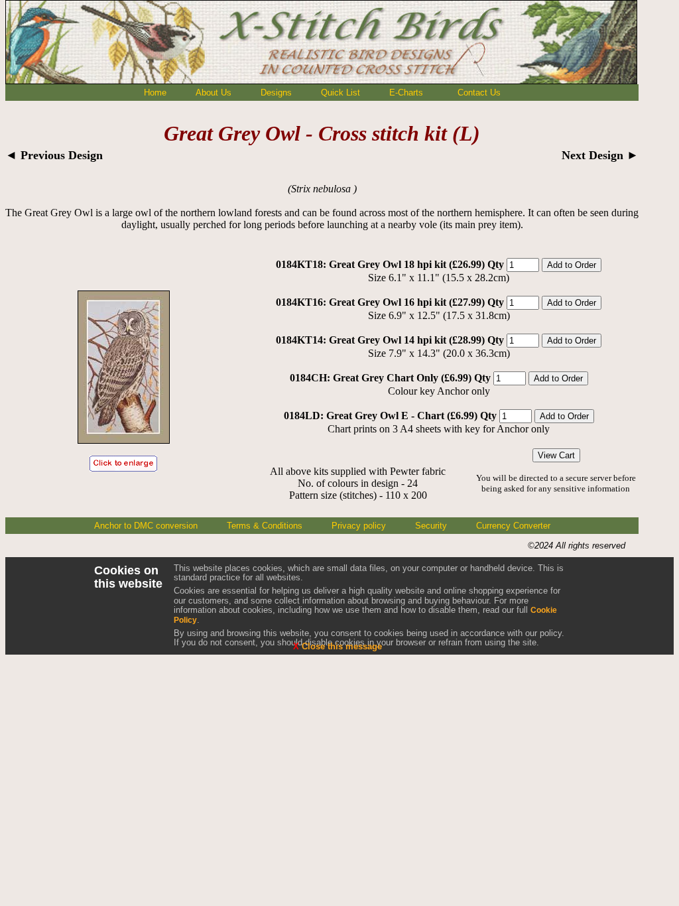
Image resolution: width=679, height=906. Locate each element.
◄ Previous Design (54, 155)
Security (431, 526)
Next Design (600, 155)
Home (155, 92)
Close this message (337, 646)
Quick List (340, 92)
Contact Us (479, 92)
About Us (213, 92)
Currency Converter (513, 526)
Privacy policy (359, 526)
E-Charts (406, 92)
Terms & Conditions (264, 526)
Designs (276, 92)
